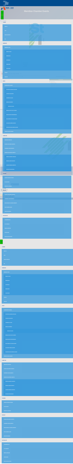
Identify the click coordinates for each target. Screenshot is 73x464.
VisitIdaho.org (7, 232)
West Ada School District (8, 236)
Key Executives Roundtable (10, 169)
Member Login (5, 1)
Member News (7, 3)
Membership (5, 43)
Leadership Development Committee (10, 152)
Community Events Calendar (9, 131)
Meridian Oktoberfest (8, 326)
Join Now (6, 72)
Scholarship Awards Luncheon (10, 347)
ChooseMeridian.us (7, 219)
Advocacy (4, 190)
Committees (5, 135)
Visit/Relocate (5, 215)
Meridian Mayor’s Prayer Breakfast (11, 114)
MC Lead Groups (6, 406)
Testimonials (7, 284)
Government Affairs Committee (9, 148)
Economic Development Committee (10, 194)
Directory (5, 301)
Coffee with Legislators (9, 93)
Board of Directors (7, 34)
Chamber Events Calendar (9, 85)
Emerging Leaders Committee (9, 385)
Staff (5, 30)
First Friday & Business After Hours (11, 89)
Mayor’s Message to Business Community (10, 427)
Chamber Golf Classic (8, 322)
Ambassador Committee (7, 364)
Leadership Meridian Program (9, 177)
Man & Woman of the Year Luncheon (10, 343)
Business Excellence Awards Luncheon (12, 127)
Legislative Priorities (8, 211)
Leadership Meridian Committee (10, 389)
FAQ (4, 263)
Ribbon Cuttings (8, 51)
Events (3, 305)
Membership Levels (7, 47)
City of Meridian (6, 448)
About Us (6, 26)
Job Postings (6, 4)
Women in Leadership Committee (11, 156)
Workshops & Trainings (7, 410)
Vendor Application (11, 106)
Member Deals (7, 2)
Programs (4, 173)
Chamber (4, 22)
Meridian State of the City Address (11, 110)
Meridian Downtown (7, 452)
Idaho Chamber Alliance (7, 431)
